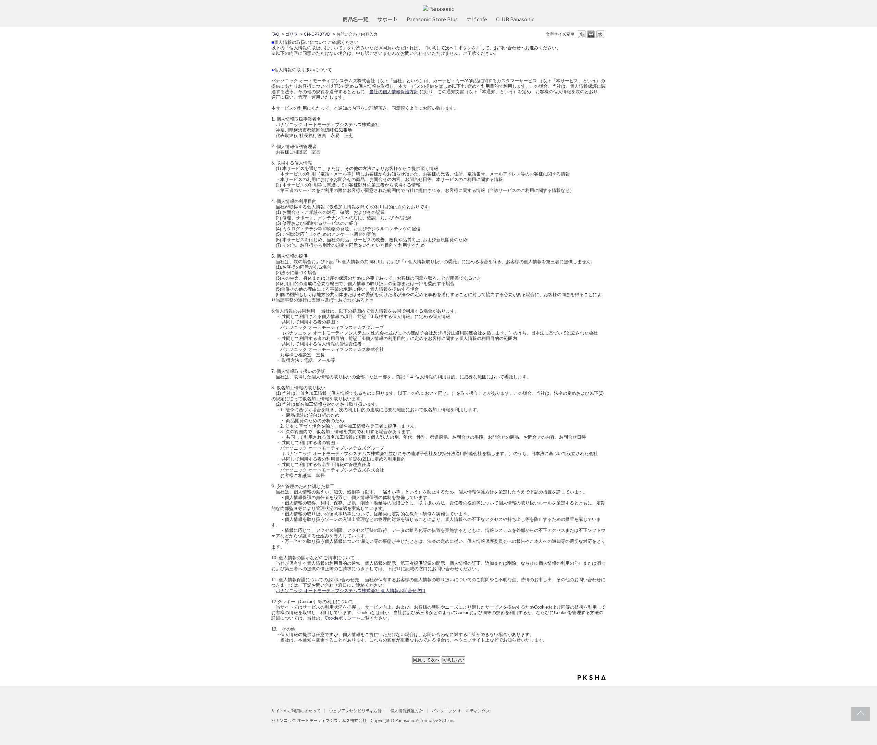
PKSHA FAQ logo (592, 677)
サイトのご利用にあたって (295, 710)
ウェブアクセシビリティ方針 (355, 710)
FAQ (275, 34)
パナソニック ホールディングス (461, 710)
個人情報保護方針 (406, 710)
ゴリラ (291, 34)
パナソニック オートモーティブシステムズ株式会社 (319, 720)
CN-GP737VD (317, 34)
